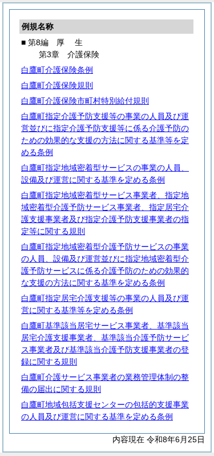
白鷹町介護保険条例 (57, 69)
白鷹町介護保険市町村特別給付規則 (85, 100)
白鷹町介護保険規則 (57, 85)
